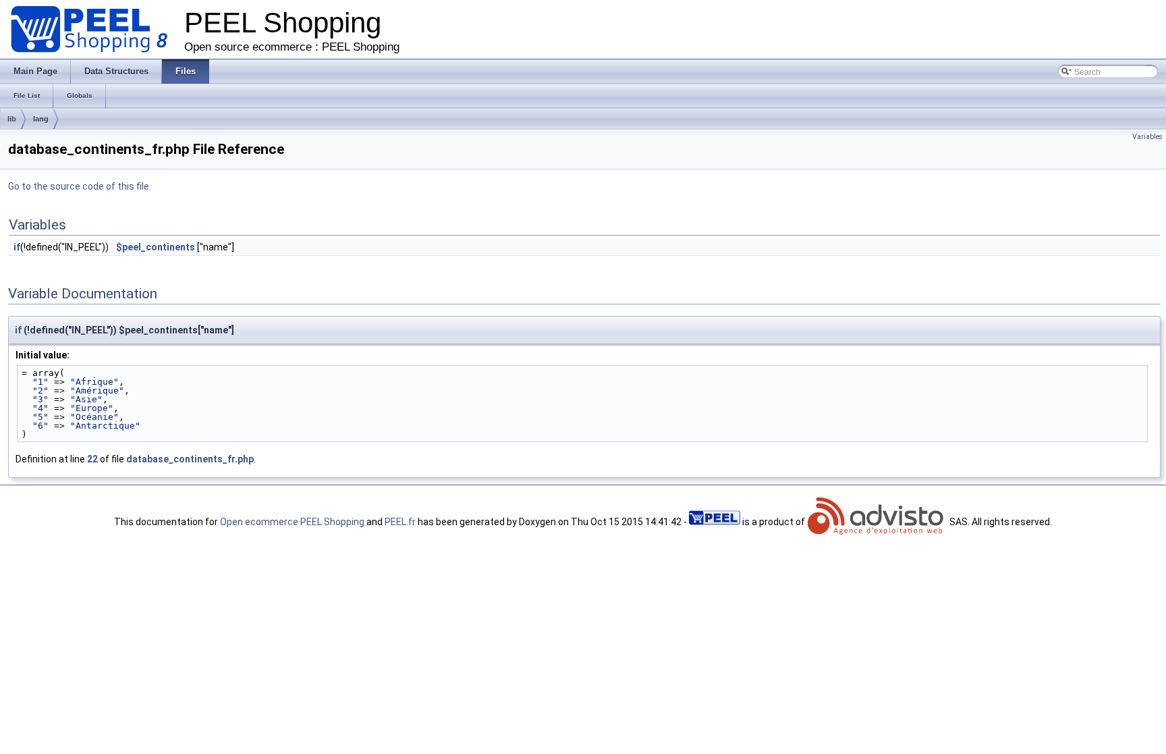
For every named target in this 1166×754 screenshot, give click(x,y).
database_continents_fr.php (190, 459)
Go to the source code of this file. (79, 186)
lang (41, 119)
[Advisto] (877, 521)
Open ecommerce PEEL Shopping (292, 521)
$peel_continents (155, 247)
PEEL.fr (400, 521)
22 (92, 459)
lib (11, 119)
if (16, 247)
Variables (1147, 136)
